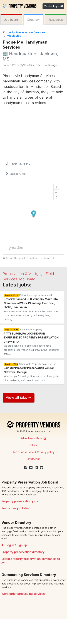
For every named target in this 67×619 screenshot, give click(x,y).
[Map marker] (33, 214)
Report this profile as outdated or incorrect (29, 258)
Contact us (33, 459)
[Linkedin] (36, 468)
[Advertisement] (33, 133)
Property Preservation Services (24, 32)
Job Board (11, 19)
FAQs (33, 445)
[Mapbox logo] (15, 248)
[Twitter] (31, 468)
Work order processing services (23, 593)
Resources (56, 19)
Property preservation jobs (19, 501)
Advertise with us (31, 438)
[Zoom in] (56, 186)
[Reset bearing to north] (56, 197)
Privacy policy (45, 452)
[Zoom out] (56, 192)
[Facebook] (25, 468)
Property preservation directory (22, 552)
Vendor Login (52, 6)
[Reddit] (41, 468)
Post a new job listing (16, 508)
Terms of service (23, 452)
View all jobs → (18, 397)
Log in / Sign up (15, 545)
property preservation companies (33, 559)
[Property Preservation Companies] (19, 5)
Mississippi (14, 35)
